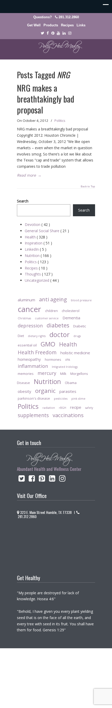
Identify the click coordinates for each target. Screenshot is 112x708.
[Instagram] (62, 479)
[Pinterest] (53, 33)
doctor (59, 334)
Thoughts (39, 274)
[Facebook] (47, 33)
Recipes (67, 25)
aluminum (26, 299)
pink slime (78, 398)
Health (36, 237)
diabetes (58, 325)
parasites (67, 391)
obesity (24, 391)
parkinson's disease (34, 398)
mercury (47, 373)
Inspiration (38, 243)
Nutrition (38, 255)
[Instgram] (69, 33)
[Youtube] (58, 33)
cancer (29, 309)
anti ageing (53, 299)
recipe (75, 407)
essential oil (27, 345)
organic (45, 391)
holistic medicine (75, 352)
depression (30, 325)
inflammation (33, 366)
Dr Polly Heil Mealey (56, 47)
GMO (48, 344)
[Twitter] (42, 33)
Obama (71, 382)
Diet (21, 335)
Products (50, 25)
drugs (77, 336)
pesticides (60, 398)
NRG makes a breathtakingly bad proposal (45, 99)
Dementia (71, 317)
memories (26, 373)
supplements (33, 415)
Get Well (34, 25)
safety (89, 408)
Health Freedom (37, 352)
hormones (53, 359)
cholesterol (70, 310)
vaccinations (68, 415)
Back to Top (88, 186)
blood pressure (81, 300)
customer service (47, 318)
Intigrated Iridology (65, 367)
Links (81, 25)
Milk (63, 373)
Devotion (37, 224)
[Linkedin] (64, 33)
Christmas (24, 318)
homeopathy (29, 359)
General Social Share (47, 230)
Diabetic (79, 326)
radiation (48, 408)
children (51, 310)
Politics (59, 120)
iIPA (67, 360)
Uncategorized (42, 280)
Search (22, 201)
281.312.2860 (69, 17)
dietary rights (37, 336)
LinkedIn (35, 249)
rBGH (62, 408)
